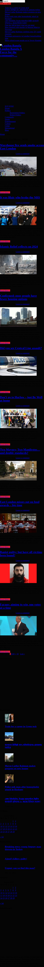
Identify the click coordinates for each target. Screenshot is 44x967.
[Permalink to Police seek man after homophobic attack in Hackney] (9, 782)
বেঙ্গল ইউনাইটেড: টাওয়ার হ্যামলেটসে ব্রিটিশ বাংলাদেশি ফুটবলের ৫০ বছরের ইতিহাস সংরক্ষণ (22, 22)
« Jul (2, 837)
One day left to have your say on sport (19, 25)
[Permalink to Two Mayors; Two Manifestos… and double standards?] (18, 480)
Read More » (5, 192)
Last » (22, 654)
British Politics (15, 115)
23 (16, 829)
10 (18, 654)
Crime (7, 126)
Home (7, 108)
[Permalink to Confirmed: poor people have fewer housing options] (18, 326)
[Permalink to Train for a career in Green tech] (9, 722)
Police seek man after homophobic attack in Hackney (22, 788)
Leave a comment (22, 154)
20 (9, 829)
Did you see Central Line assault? (21, 348)
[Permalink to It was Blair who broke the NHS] (18, 224)
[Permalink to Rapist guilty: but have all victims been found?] (18, 582)
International (10, 128)
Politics (8, 111)
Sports (7, 119)
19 (6, 829)
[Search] (1, 1)
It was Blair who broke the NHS (20, 197)
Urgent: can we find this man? (20, 868)
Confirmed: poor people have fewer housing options (18, 297)
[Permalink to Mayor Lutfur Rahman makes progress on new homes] (9, 761)
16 (16, 826)
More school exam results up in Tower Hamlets (23, 40)
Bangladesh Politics (17, 113)
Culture (8, 124)
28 (11, 832)
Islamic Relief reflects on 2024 (19, 246)
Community (9, 117)
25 (4, 832)
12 (6, 826)
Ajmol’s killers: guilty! (16, 858)
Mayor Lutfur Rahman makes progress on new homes (20, 767)
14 (11, 826)
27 (9, 832)
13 (9, 826)
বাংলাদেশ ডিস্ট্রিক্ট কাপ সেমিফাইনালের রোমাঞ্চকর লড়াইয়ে (22, 10)
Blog (7, 130)
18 (4, 829)
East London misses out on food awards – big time (19, 503)
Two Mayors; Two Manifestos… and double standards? (20, 451)
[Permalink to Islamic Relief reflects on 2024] (18, 274)
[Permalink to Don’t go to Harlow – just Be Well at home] (18, 427)
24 (1, 832)
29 (14, 832)
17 (1, 829)
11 (4, 826)
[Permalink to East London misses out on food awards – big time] (18, 532)
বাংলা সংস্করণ (9, 106)
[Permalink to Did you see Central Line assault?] (18, 375)
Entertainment (10, 121)
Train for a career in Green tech (17, 8)
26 (6, 832)
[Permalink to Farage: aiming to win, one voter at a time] (18, 635)
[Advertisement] (22, 81)
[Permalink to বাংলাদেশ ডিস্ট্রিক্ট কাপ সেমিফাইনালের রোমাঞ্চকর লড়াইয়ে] (9, 740)
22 (14, 829)
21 (11, 829)
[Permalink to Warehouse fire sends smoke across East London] (18, 175)
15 (14, 826)
